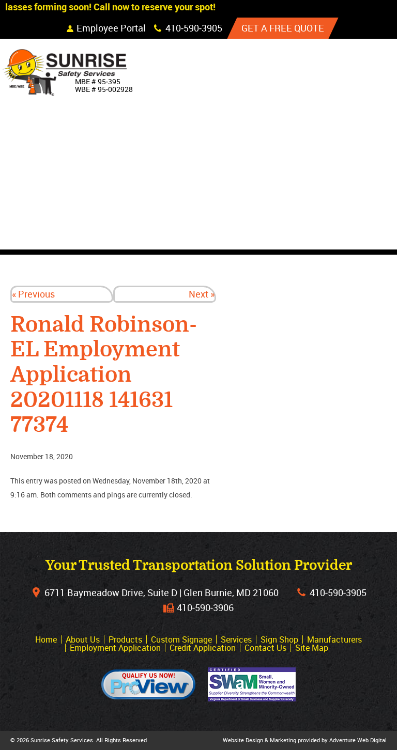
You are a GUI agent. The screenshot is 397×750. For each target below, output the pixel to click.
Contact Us (334, 237)
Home (320, 71)
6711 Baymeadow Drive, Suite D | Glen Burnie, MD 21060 (161, 592)
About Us (329, 94)
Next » (202, 294)
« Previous (33, 294)
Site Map (311, 647)
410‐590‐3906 (205, 607)
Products (331, 118)
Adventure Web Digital (358, 740)
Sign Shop (331, 189)
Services (328, 166)
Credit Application (203, 647)
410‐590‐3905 (338, 592)
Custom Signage (346, 142)
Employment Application (115, 647)
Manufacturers (347, 213)
